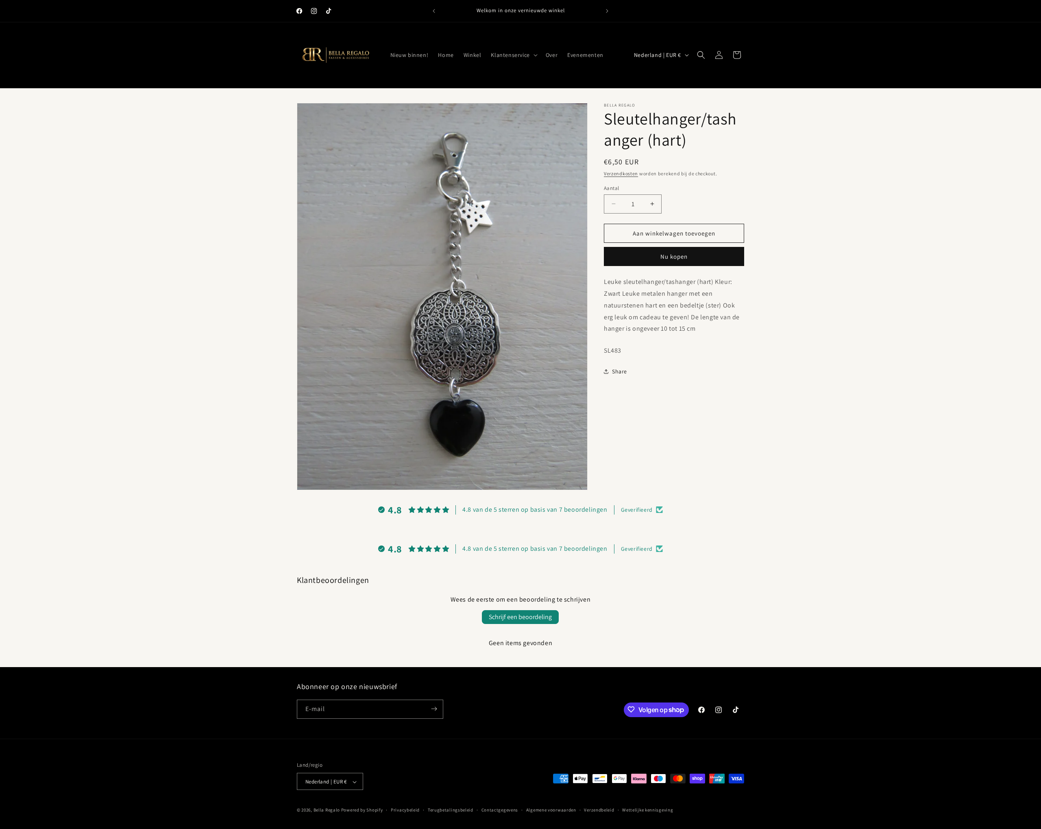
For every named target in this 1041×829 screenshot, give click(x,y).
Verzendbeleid (599, 810)
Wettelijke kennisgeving (647, 810)
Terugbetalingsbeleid (450, 810)
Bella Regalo (327, 810)
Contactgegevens (499, 810)
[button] (513, 54)
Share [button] (619, 371)
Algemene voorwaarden (551, 810)
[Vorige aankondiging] (434, 11)
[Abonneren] (434, 708)
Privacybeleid (405, 810)
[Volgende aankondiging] (607, 11)
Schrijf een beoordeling (520, 617)
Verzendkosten (621, 173)
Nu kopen (674, 256)
